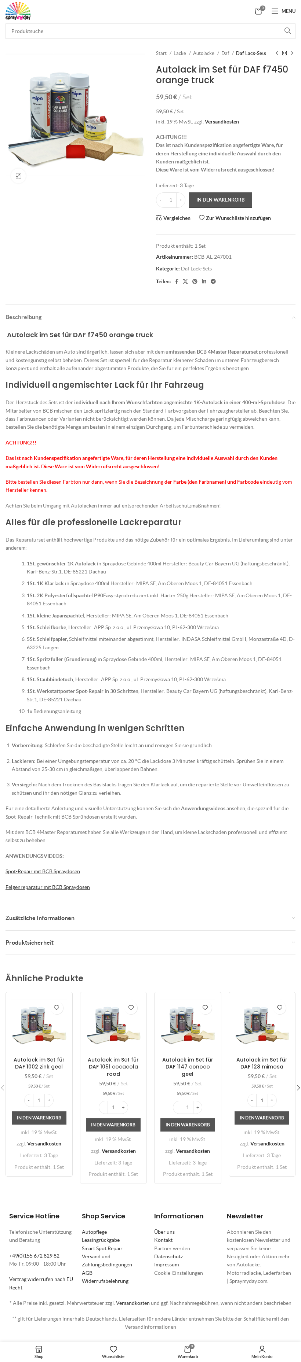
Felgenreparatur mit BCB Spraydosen (48, 887)
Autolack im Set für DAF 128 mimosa (261, 1063)
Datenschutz (168, 1256)
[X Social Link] (185, 281)
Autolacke (204, 53)
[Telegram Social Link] (213, 281)
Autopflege (94, 1232)
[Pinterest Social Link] (195, 281)
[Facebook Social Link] (177, 281)
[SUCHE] (287, 31)
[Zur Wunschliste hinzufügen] (56, 1007)
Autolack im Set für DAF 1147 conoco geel (187, 1067)
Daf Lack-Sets (251, 53)
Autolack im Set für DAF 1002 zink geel (39, 1063)
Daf (225, 53)
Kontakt (163, 1240)
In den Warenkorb (220, 200)
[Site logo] (18, 10)
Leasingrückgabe (101, 1240)
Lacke (180, 53)
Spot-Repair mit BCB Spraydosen (43, 871)
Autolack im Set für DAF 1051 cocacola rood (113, 1067)
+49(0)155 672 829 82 (34, 1256)
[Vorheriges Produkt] (277, 53)
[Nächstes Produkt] (291, 53)
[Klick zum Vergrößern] (18, 176)
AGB (87, 1273)
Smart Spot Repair (102, 1248)
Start (162, 53)
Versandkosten (222, 122)
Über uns (164, 1232)
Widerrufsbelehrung (105, 1281)
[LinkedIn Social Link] (204, 281)
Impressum (166, 1264)
